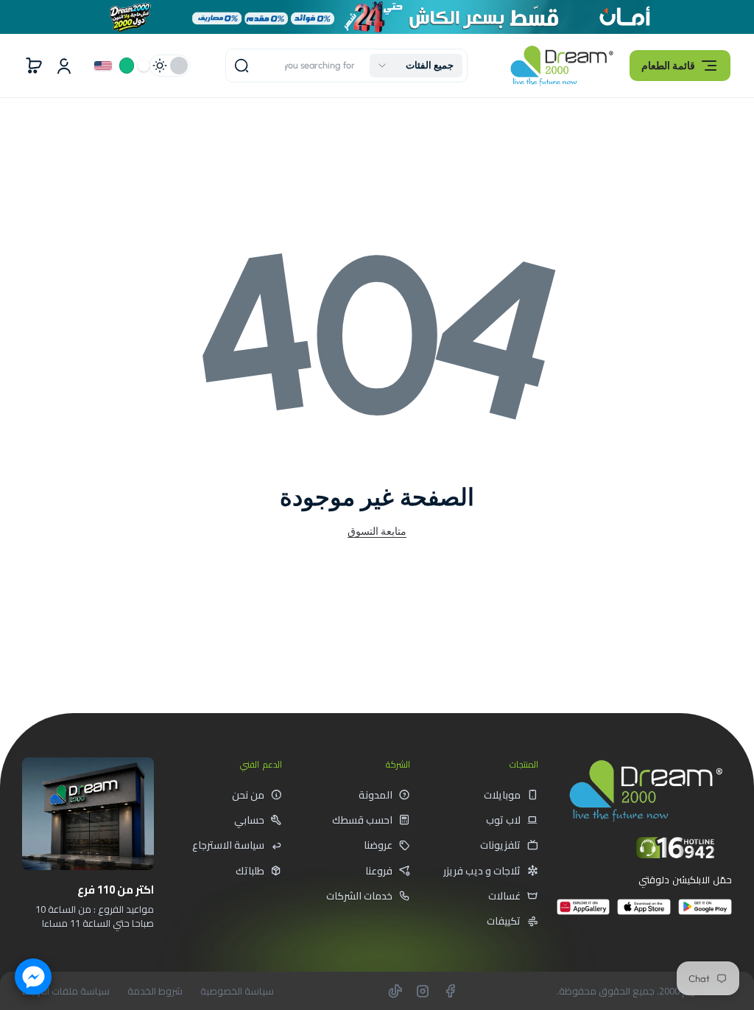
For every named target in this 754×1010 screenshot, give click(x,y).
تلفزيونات (500, 845)
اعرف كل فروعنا (101, 956)
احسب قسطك (362, 820)
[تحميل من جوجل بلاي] (705, 913)
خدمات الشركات (359, 896)
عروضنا (378, 845)
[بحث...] (241, 65)
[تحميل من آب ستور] (644, 913)
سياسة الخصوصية (237, 991)
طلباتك (250, 871)
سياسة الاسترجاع (228, 845)
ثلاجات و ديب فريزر (482, 871)
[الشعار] (562, 65)
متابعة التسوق (377, 531)
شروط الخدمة (155, 991)
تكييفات (504, 921)
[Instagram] (423, 991)
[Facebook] (450, 991)
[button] (680, 65)
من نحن (248, 795)
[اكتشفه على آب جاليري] (583, 913)
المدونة (375, 795)
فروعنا (378, 871)
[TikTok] (395, 991)
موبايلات (502, 795)
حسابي (249, 820)
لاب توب (503, 820)
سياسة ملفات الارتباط (66, 991)
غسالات (504, 896)
